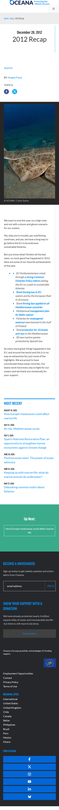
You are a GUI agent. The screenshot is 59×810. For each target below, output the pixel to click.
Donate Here (29, 633)
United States (10, 703)
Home (6, 18)
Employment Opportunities (18, 673)
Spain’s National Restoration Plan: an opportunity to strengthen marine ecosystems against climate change (26, 443)
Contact (7, 677)
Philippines (9, 724)
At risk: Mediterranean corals (22, 428)
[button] (6, 91)
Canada (7, 716)
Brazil (6, 729)
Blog (12, 18)
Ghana (6, 741)
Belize (6, 720)
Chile (6, 711)
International (10, 698)
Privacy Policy (10, 682)
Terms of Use (10, 686)
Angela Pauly (15, 77)
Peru (5, 733)
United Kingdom (12, 707)
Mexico (7, 737)
